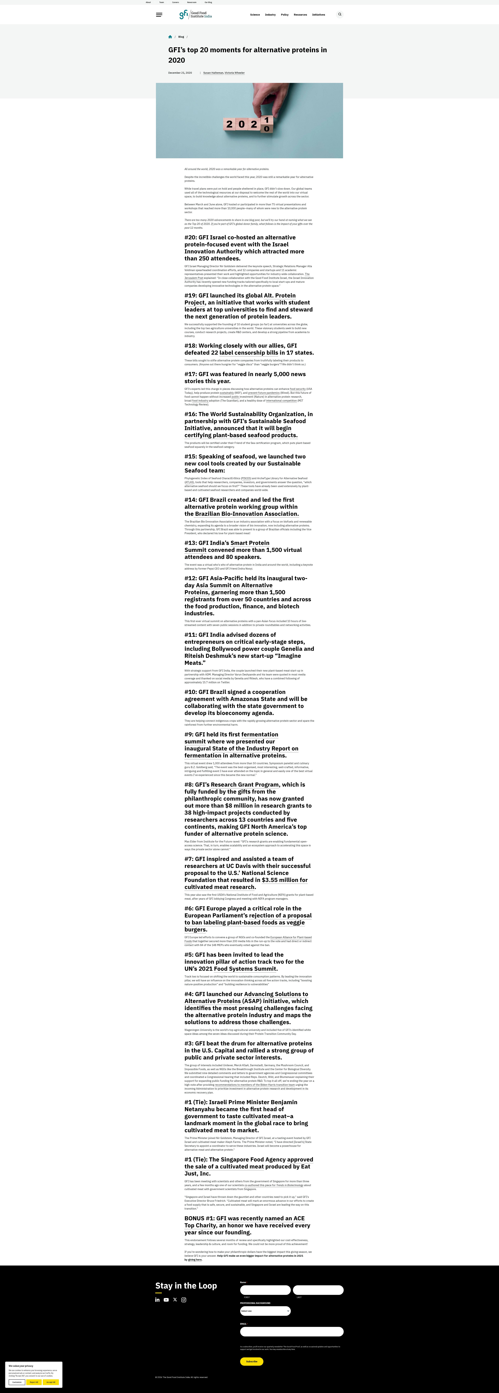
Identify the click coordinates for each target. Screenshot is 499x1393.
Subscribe (251, 1361)
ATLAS (189, 482)
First (247, 1297)
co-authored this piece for (274, 1185)
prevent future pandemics (264, 393)
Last (299, 1297)
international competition (281, 400)
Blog (181, 36)
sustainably (227, 393)
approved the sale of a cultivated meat (249, 1162)
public (236, 396)
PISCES (246, 478)
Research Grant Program (245, 784)
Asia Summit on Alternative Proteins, (229, 588)
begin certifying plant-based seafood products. (241, 431)
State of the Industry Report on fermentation (241, 751)
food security (298, 389)
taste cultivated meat (257, 1116)
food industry (200, 400)
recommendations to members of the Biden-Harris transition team (255, 1084)
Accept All (51, 1382)
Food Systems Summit (245, 968)
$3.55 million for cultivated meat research (246, 883)
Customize (16, 1382)
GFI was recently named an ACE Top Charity (245, 1221)
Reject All (34, 1382)
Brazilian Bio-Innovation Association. (246, 513)
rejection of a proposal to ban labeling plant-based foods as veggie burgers (248, 922)
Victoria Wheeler (235, 72)
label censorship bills (248, 352)
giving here (195, 1259)
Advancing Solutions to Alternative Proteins (246, 997)
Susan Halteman (213, 72)
